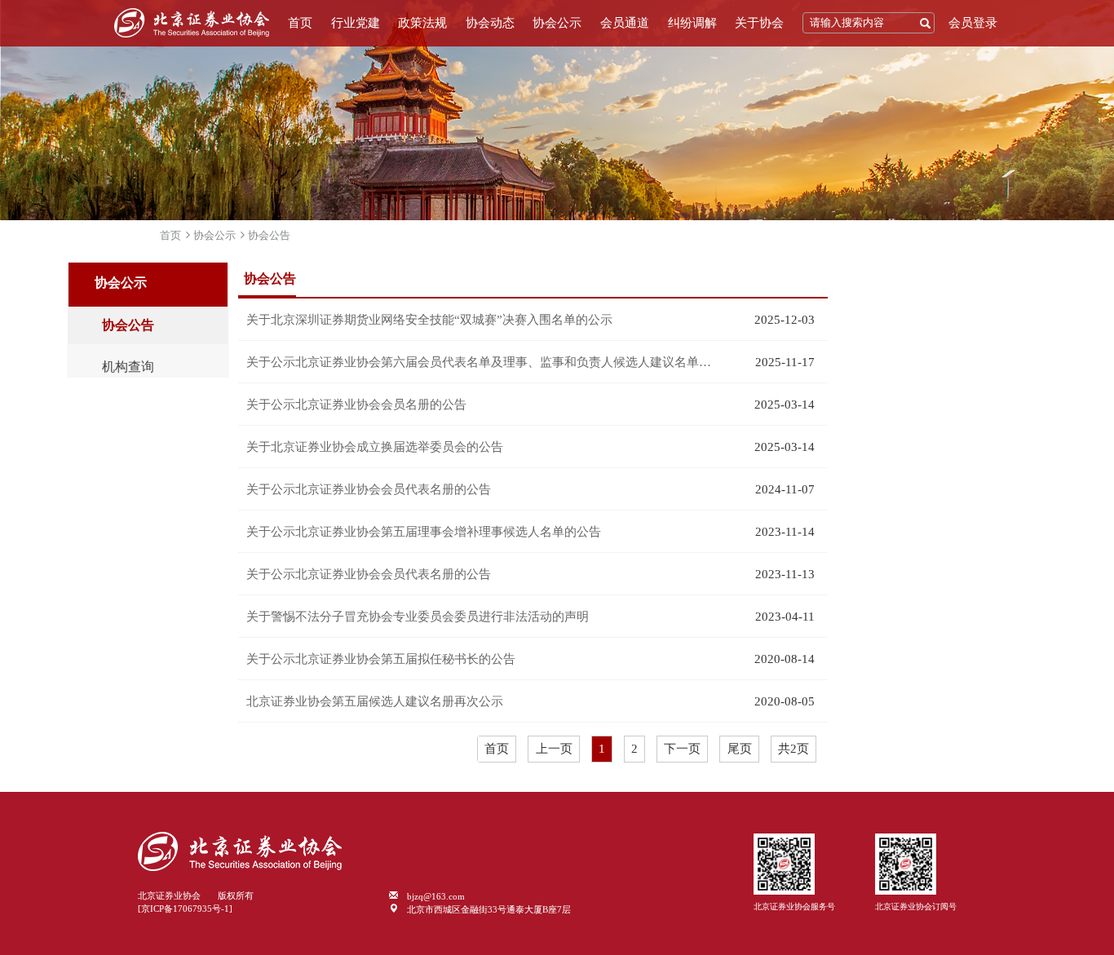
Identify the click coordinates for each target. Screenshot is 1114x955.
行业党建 (355, 22)
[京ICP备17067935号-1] (185, 908)
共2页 (793, 748)
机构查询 (128, 367)
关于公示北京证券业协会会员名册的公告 (356, 404)
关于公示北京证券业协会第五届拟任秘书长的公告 (380, 658)
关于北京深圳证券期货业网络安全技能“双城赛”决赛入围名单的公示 (429, 319)
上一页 (554, 748)
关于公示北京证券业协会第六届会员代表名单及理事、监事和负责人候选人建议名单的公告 (483, 362)
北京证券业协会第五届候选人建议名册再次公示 (374, 701)
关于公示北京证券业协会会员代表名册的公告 (368, 489)
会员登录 (972, 22)
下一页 (682, 748)
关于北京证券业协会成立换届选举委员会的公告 (374, 446)
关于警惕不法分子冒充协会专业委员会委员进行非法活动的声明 (417, 616)
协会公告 (269, 235)
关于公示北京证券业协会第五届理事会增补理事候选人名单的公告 (423, 531)
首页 (300, 22)
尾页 (739, 748)
